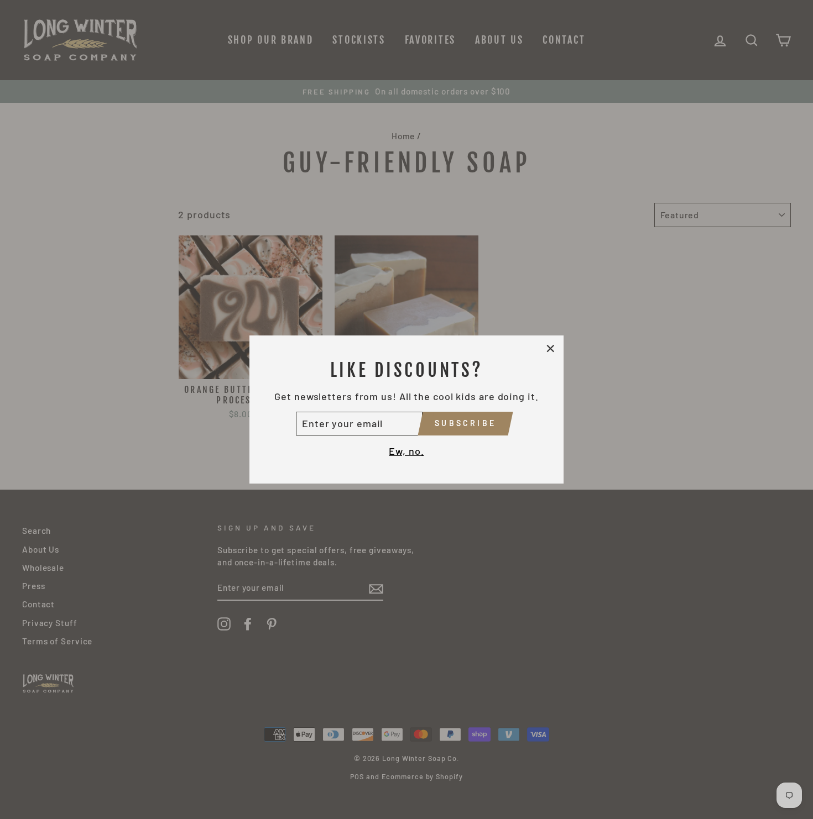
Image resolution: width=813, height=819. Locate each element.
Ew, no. (406, 451)
